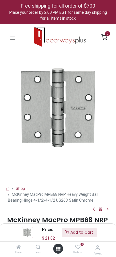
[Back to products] (100, 209)
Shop (20, 188)
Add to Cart (81, 232)
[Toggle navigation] (13, 37)
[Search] (38, 247)
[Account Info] (97, 247)
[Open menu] (58, 248)
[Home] (18, 247)
